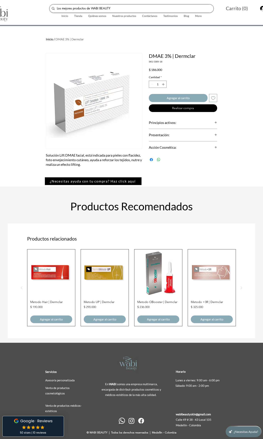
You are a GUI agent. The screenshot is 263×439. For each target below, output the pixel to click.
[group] (131, 287)
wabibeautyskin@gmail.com (193, 414)
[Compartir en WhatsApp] (158, 159)
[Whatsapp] (122, 421)
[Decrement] (151, 84)
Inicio (49, 39)
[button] (240, 8)
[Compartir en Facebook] (151, 159)
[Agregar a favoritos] (213, 98)
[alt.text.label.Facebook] (141, 421)
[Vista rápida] (51, 273)
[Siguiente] (241, 287)
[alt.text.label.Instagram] (131, 421)
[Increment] (163, 84)
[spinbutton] (157, 84)
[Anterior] (21, 287)
